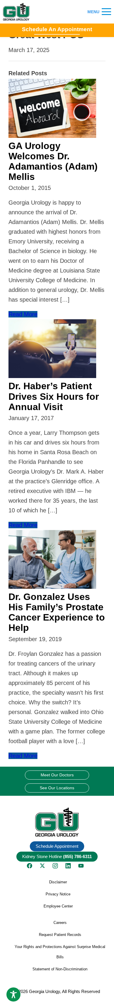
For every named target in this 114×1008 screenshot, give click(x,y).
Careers (60, 922)
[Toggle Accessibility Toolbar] (13, 994)
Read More (22, 314)
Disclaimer (58, 882)
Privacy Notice (58, 894)
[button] (57, 822)
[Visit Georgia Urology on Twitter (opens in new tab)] (42, 865)
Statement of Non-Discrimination (59, 969)
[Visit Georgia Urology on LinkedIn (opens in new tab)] (68, 865)
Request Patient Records (60, 934)
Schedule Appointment (57, 846)
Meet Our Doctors (57, 775)
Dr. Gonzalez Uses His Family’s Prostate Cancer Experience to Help (56, 612)
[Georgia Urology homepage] (16, 12)
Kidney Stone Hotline (57, 856)
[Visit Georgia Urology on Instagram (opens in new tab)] (55, 865)
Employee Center (58, 906)
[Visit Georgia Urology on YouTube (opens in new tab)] (81, 865)
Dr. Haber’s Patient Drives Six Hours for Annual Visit (53, 396)
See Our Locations (57, 787)
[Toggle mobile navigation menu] (106, 12)
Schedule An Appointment (57, 29)
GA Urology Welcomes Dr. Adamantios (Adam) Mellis (53, 161)
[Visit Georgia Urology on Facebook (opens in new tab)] (29, 865)
